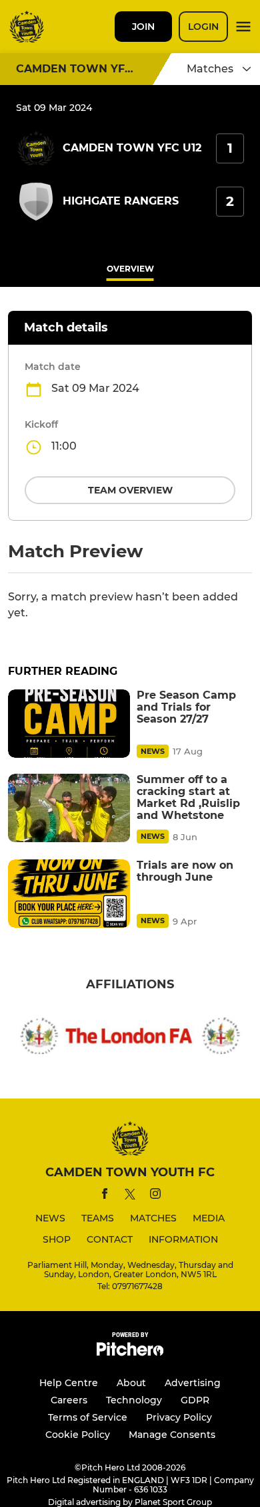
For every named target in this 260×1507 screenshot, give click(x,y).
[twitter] (130, 1196)
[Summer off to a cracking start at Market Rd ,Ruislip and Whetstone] (69, 808)
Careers (69, 1400)
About (131, 1383)
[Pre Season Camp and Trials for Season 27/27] (69, 723)
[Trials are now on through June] (69, 893)
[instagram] (155, 1196)
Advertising (193, 1383)
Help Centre (68, 1383)
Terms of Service (87, 1417)
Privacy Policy (179, 1417)
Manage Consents (172, 1435)
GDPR (195, 1400)
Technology (134, 1400)
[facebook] (104, 1196)
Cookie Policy (77, 1435)
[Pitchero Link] (130, 1352)
